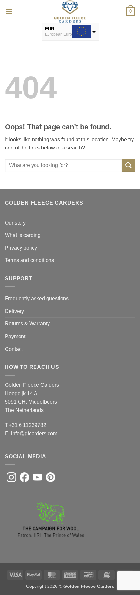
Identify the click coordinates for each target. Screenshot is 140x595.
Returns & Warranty (27, 323)
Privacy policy (21, 248)
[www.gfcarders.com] (70, 11)
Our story (15, 223)
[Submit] (128, 165)
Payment (15, 336)
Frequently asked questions (37, 298)
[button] (9, 11)
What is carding (23, 235)
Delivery (14, 311)
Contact (14, 349)
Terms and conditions (29, 260)
